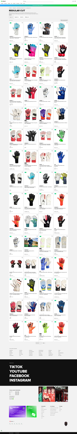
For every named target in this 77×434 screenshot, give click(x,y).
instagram (20, 380)
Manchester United (41, 351)
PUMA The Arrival (50, 355)
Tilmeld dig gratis (17, 415)
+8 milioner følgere (52, 413)
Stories (42, 413)
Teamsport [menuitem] (17, 3)
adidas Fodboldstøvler (31, 351)
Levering (60, 409)
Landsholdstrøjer (40, 355)
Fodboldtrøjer (20, 350)
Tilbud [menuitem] (21, 3)
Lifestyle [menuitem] (14, 3)
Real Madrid (20, 351)
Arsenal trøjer (59, 355)
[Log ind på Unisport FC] (73, 1)
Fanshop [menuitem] (5, 3)
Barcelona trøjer (30, 355)
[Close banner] (75, 5)
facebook (19, 376)
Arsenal (20, 355)
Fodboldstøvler (11, 350)
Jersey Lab (42, 412)
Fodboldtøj (50, 351)
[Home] (3, 1)
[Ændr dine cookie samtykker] (1, 430)
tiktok (16, 367)
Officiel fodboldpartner (53, 409)
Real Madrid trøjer (11, 355)
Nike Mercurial (30, 350)
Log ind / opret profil (44, 409)
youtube (18, 371)
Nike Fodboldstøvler (41, 350)
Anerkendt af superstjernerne (54, 412)
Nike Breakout (50, 350)
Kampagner (42, 416)
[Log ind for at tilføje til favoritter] (22, 22)
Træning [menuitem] (9, 3)
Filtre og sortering (63, 20)
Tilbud (59, 351)
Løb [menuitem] (11, 3)
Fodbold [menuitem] (2, 3)
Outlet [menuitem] (24, 3)
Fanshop (59, 350)
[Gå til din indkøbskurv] (75, 1)
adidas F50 (10, 351)
